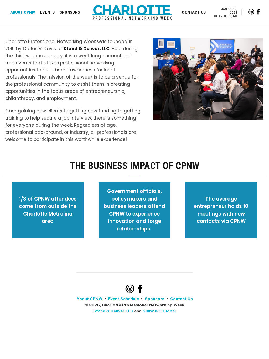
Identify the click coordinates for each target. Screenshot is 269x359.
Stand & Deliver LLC (113, 311)
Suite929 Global (159, 311)
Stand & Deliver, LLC (86, 48)
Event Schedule (123, 298)
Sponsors (70, 12)
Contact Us (194, 12)
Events (47, 12)
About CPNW (22, 12)
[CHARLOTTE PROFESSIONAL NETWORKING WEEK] (132, 12)
